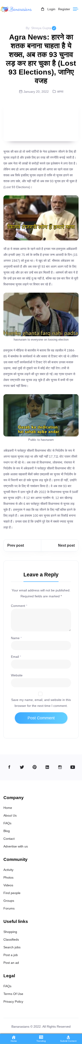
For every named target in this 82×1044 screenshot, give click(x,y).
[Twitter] (22, 767)
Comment (19, 606)
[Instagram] (60, 767)
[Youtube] (73, 767)
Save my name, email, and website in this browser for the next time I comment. (41, 703)
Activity (8, 870)
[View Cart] (42, 9)
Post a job (10, 955)
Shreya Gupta (43, 28)
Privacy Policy (13, 1001)
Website (17, 675)
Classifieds (11, 939)
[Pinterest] (35, 767)
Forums (9, 908)
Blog (6, 831)
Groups (8, 900)
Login (51, 9)
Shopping (10, 932)
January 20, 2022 (36, 91)
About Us (10, 815)
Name (16, 638)
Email (16, 656)
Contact (9, 838)
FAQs (7, 823)
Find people (11, 893)
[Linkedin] (47, 767)
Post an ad (11, 962)
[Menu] (75, 9)
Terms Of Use (13, 994)
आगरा (60, 91)
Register (64, 9)
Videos (8, 885)
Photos (8, 877)
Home (7, 808)
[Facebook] (9, 767)
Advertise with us (15, 846)
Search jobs (11, 947)
